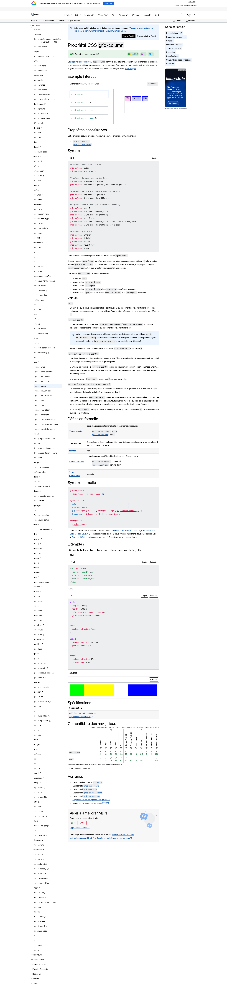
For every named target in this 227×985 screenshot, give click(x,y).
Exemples (170, 52)
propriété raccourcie (79, 62)
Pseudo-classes (39, 964)
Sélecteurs (37, 955)
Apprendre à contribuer (80, 827)
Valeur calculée (76, 461)
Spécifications (172, 56)
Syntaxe (169, 41)
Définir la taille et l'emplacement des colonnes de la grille (104, 550)
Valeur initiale (75, 431)
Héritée (72, 451)
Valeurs (73, 298)
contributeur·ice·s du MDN (123, 834)
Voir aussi (170, 63)
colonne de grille (78, 65)
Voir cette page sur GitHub (81, 838)
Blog (157, 15)
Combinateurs (38, 959)
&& (118, 510)
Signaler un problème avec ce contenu (113, 838)
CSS (90, 62)
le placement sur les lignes (93, 803)
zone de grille (130, 68)
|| (103, 514)
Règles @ (36, 974)
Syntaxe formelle (173, 48)
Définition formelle (174, 44)
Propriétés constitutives (176, 37)
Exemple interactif (174, 33)
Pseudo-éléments (40, 969)
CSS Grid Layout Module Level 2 (124, 530)
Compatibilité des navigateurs (178, 60)
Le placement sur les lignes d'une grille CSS (91, 799)
